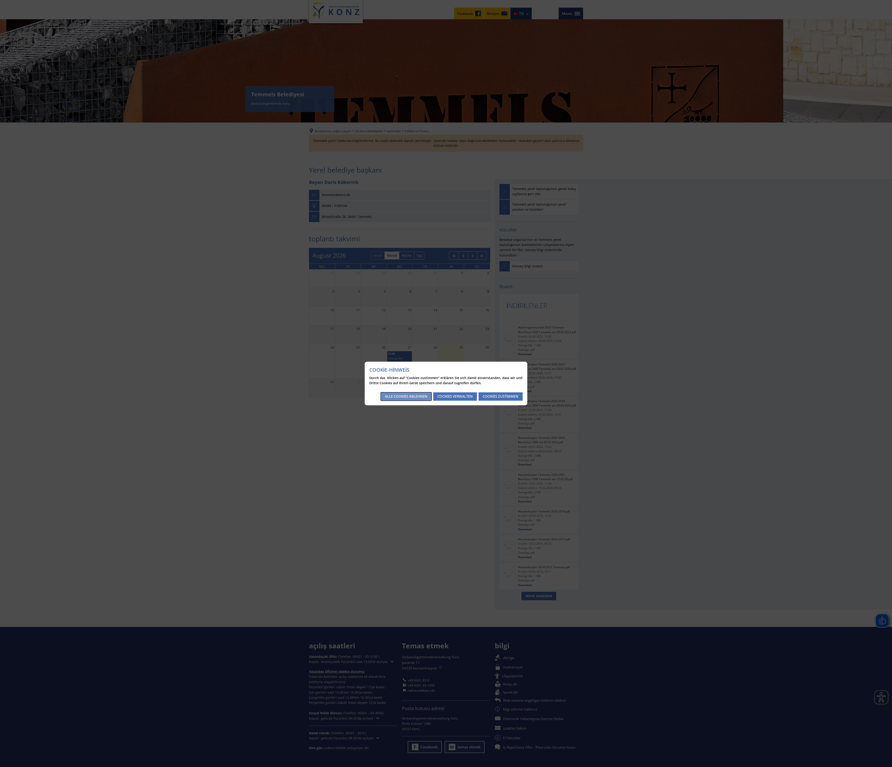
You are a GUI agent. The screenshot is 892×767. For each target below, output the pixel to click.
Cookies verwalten (455, 396)
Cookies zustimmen (500, 396)
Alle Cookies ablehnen (406, 396)
